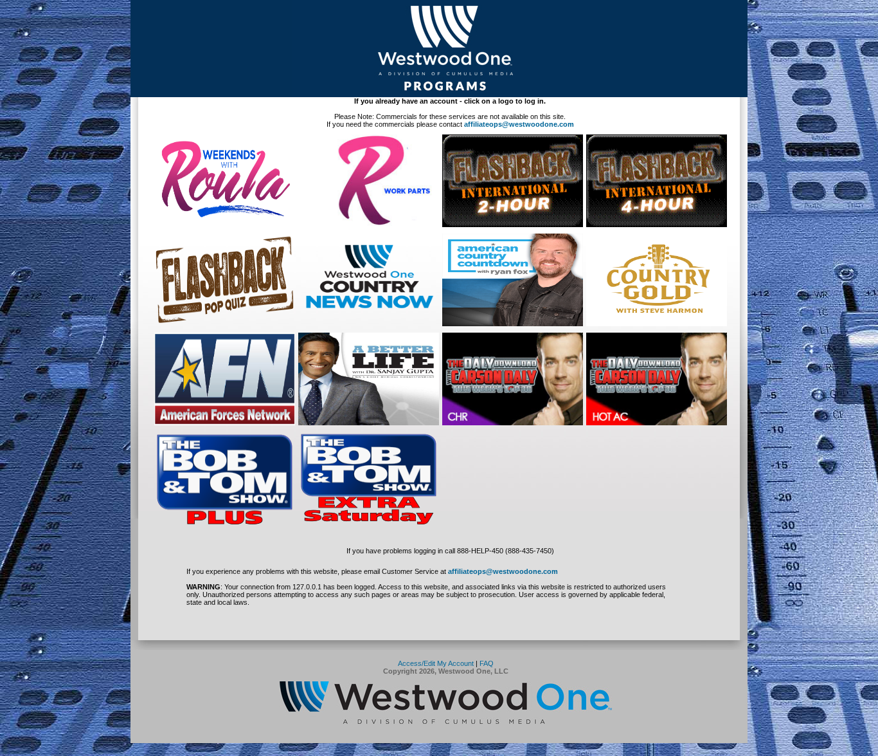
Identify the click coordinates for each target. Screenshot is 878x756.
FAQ (486, 663)
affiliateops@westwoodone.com (519, 124)
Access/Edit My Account (436, 663)
